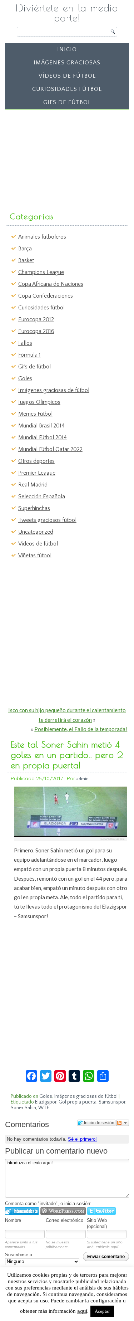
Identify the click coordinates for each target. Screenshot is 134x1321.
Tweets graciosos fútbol (47, 520)
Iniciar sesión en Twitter (101, 1211)
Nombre (13, 1220)
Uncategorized (35, 532)
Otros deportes (36, 461)
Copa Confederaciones (45, 296)
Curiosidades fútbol (67, 89)
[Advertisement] (61, 157)
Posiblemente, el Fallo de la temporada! (80, 729)
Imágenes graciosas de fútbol (53, 390)
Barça (25, 248)
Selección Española (41, 496)
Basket (26, 260)
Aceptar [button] (102, 1311)
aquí (82, 1311)
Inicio (67, 49)
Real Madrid (33, 484)
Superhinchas (34, 508)
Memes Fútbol (35, 414)
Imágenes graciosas (67, 62)
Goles (25, 378)
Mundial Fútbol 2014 (42, 437)
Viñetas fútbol (34, 555)
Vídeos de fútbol (67, 76)
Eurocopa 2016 (36, 331)
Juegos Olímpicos (39, 402)
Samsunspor (112, 1102)
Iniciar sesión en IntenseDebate (22, 1211)
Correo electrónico (64, 1220)
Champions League (41, 272)
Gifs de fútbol (67, 102)
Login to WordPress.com (63, 1211)
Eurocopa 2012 (36, 319)
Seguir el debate (122, 1123)
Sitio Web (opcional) (97, 1223)
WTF (43, 1108)
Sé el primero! (82, 1139)
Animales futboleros (42, 237)
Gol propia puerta (77, 1102)
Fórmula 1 (29, 355)
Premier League (36, 473)
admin (82, 778)
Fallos (25, 343)
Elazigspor (45, 1102)
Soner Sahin (23, 1108)
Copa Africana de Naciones (50, 284)
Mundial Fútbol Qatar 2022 (50, 449)
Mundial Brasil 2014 (41, 425)
